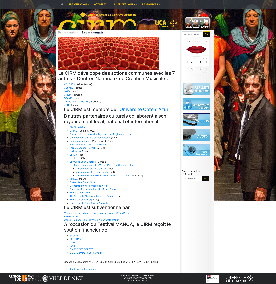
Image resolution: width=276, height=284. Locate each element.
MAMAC (74, 178)
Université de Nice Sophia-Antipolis (89, 203)
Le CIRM (69, 269)
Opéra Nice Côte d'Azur (83, 182)
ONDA (73, 242)
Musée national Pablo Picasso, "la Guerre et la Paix (103, 175)
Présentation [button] (78, 4)
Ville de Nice (71, 216)
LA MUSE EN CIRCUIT (76, 101)
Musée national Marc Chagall (91, 168)
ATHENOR (69, 84)
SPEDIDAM (76, 239)
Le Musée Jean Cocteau (83, 161)
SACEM (74, 235)
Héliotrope (75, 151)
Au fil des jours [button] (124, 4)
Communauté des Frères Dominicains (90, 137)
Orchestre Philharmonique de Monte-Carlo (93, 189)
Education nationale (80, 141)
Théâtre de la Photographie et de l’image (92, 196)
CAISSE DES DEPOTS (81, 249)
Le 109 (73, 154)
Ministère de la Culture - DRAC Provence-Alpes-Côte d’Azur (96, 213)
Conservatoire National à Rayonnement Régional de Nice (101, 134)
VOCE (67, 105)
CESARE (68, 87)
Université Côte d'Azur (144, 109)
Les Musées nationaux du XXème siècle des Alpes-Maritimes (102, 165)
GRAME (68, 98)
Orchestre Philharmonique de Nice (88, 185)
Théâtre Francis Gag (81, 199)
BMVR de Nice (77, 127)
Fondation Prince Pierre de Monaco (89, 144)
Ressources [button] (150, 4)
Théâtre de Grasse (80, 192)
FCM (72, 245)
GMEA (67, 91)
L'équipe (78, 269)
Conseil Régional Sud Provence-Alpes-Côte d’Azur (91, 219)
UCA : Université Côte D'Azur (86, 252)
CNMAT (74, 130)
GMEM (67, 94)
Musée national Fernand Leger (91, 172)
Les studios (90, 269)
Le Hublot (75, 158)
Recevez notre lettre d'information (191, 132)
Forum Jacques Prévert (82, 147)
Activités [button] (100, 4)
